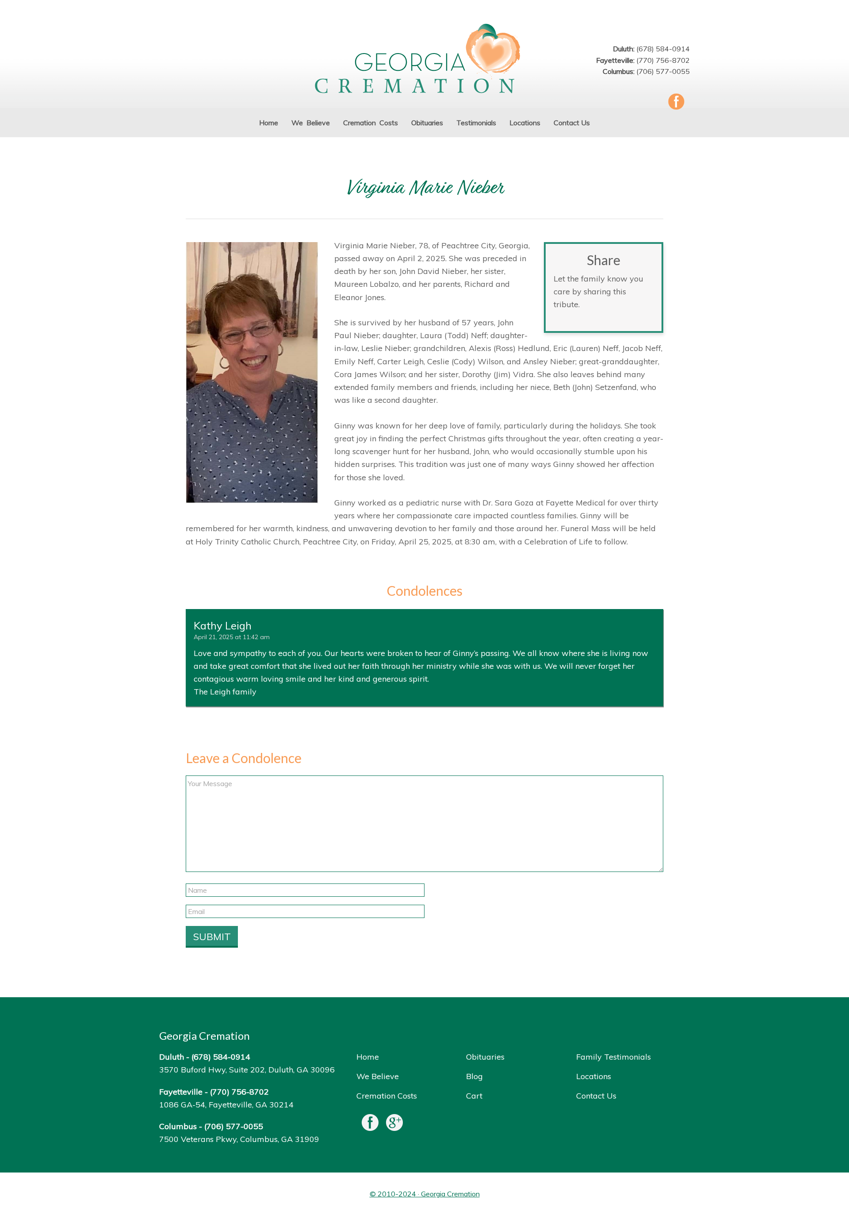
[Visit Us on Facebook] (370, 1124)
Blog (474, 1076)
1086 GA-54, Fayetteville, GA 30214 (226, 1104)
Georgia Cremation (424, 59)
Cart (474, 1096)
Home (367, 1057)
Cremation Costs (386, 1096)
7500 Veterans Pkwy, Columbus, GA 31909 (239, 1139)
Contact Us (596, 1096)
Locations (593, 1076)
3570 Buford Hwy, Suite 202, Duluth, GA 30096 (247, 1070)
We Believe (377, 1076)
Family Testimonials (613, 1057)
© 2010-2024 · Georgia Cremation (425, 1193)
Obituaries (485, 1057)
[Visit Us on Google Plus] (394, 1124)
